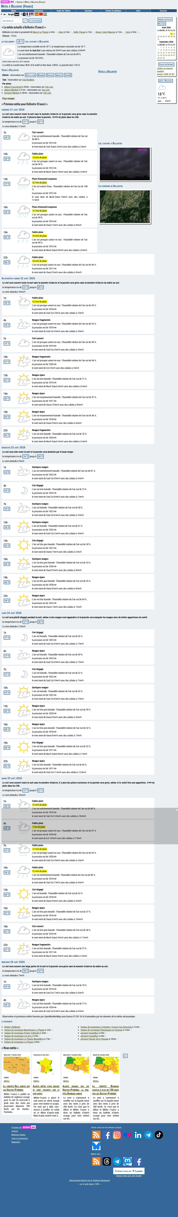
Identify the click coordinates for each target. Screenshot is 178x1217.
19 (171, 52)
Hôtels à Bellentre (107, 71)
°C (21, 14)
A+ (5, 14)
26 (164, 36)
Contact (14, 1131)
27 (166, 36)
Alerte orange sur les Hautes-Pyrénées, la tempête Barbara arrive (76, 1089)
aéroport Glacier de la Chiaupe (95, 1038)
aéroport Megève (12, 92)
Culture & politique (113, 10)
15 (161, 52)
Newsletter (15, 1142)
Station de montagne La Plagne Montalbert (24, 1038)
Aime (61, 32)
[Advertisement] (90, 748)
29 (171, 36)
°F (24, 14)
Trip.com (49, 86)
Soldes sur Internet (166, 64)
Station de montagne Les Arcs (18, 1035)
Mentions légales (18, 1134)
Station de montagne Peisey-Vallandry (22, 1032)
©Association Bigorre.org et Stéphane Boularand (89, 1180)
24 (158, 36)
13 (174, 50)
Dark (17, 14)
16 (164, 52)
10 (166, 50)
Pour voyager (8, 98)
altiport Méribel (11, 89)
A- (1, 14)
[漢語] (41, 14)
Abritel (59, 75)
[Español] (37, 14)
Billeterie (161, 23)
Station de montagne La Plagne (18, 1041)
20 (174, 52)
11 (169, 50)
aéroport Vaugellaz (89, 1032)
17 (166, 52)
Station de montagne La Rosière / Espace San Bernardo (106, 1026)
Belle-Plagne (79, 32)
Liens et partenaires (19, 1138)
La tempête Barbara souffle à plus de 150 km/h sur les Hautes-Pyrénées (105, 1089)
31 (158, 39)
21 (158, 55)
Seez (128, 32)
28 (169, 36)
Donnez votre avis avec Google (129, 1175)
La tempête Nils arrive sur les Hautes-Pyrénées (16, 1087)
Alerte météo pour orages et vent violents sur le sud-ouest (46, 1089)
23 (174, 34)
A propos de (23, 1127)
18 (169, 52)
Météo (7, 1081)
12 (171, 50)
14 (158, 52)
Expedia (50, 75)
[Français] (29, 15)
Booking (41, 75)
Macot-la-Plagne (40, 32)
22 (171, 34)
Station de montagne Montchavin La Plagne (24, 1029)
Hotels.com (30, 75)
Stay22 (68, 75)
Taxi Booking (28, 79)
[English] (33, 14)
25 (161, 36)
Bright (11, 14)
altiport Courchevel (13, 86)
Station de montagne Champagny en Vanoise (101, 1029)
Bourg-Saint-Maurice (105, 32)
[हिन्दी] (45, 14)
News (13, 10)
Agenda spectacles (165, 19)
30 (174, 36)
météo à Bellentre (165, 80)
